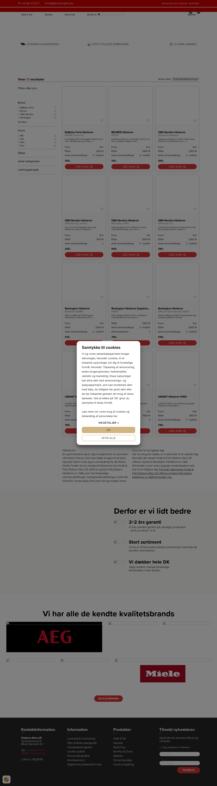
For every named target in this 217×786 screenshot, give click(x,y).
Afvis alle (109, 438)
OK (108, 429)
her (115, 416)
